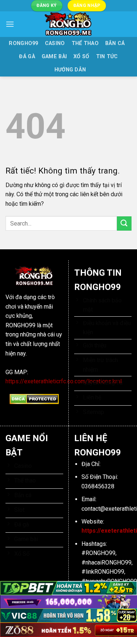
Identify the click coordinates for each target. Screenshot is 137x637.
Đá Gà (27, 56)
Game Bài (54, 56)
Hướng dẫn (70, 70)
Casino (55, 43)
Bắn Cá (115, 43)
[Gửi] (124, 223)
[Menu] (9, 24)
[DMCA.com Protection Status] (34, 398)
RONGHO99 (23, 43)
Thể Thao (85, 43)
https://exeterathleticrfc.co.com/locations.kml (63, 381)
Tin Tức (107, 56)
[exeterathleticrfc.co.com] (68, 24)
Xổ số (81, 56)
